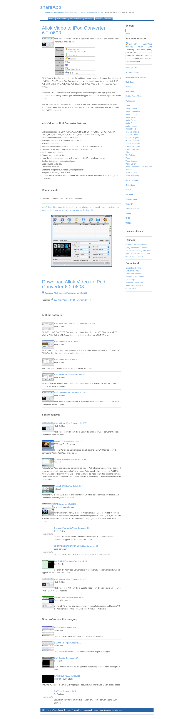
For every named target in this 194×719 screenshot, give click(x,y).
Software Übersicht (133, 274)
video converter (68, 210)
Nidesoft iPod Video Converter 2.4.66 (70, 459)
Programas (139, 277)
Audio (127, 106)
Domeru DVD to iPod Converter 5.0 (69, 597)
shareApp (52, 710)
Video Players (131, 173)
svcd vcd (111, 207)
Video (127, 158)
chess (144, 248)
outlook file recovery (133, 251)
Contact (67, 710)
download (140, 256)
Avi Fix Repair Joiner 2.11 (65, 628)
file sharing (135, 248)
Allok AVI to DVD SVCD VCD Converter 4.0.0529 (74, 323)
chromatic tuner (140, 245)
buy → (75, 55)
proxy (127, 248)
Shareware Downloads (134, 285)
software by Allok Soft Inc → (78, 51)
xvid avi (58, 210)
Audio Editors (131, 114)
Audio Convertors (132, 111)
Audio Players (131, 120)
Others (128, 152)
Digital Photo (130, 129)
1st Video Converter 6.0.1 (65, 691)
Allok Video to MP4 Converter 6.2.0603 (70, 579)
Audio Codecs (131, 109)
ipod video (52, 207)
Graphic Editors (131, 135)
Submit (60, 710)
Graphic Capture (132, 132)
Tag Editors (130, 155)
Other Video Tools (132, 149)
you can (104, 207)
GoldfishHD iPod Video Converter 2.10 (70, 561)
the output (96, 207)
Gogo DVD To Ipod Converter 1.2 (68, 441)
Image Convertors (132, 143)
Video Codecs (131, 161)
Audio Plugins (131, 123)
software (128, 245)
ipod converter (75, 207)
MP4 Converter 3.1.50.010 (65, 504)
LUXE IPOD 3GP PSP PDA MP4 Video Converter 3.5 (76, 546)
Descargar (129, 277)
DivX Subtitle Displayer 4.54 (66, 658)
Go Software (130, 288)
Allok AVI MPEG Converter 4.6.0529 (69, 375)
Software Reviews (132, 271)
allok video (86, 207)
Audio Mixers (130, 117)
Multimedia (68, 12)
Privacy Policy (77, 710)
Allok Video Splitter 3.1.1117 (66, 341)
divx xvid (89, 210)
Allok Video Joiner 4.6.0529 (65, 360)
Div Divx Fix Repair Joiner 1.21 (67, 643)
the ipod (50, 210)
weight (133, 254)
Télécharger (130, 280)
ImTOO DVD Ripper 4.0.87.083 (67, 676)
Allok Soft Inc (73, 50)
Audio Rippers (131, 126)
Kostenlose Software (133, 268)
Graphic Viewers (132, 141)
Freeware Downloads (134, 282)
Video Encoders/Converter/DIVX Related (88, 12)
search (127, 33)
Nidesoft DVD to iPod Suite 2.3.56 (68, 486)
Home (127, 68)
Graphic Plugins (132, 138)
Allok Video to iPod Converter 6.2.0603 (70, 393)
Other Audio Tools (132, 146)
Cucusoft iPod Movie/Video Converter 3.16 (72, 528)
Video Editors (131, 164)
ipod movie (80, 210)
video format (63, 207)
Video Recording (132, 176)
